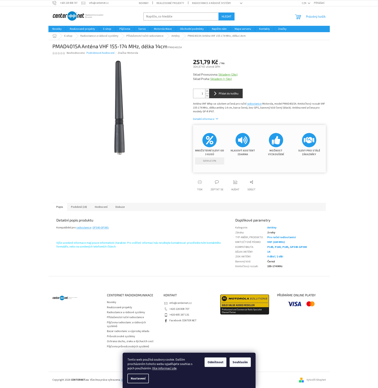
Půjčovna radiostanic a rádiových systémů (126, 324)
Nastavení (138, 378)
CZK (304, 3)
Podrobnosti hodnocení (100, 53)
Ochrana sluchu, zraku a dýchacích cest (130, 341)
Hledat (226, 16)
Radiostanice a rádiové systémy (211, 3)
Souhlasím (240, 362)
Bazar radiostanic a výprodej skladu (128, 331)
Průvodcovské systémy (121, 336)
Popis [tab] (59, 207)
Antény (271, 228)
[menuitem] (57, 29)
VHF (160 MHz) (276, 242)
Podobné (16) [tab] (79, 207)
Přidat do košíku (229, 93)
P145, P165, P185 (277, 247)
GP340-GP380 (298, 247)
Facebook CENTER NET (183, 321)
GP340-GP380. (100, 228)
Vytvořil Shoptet (316, 380)
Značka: (128, 53)
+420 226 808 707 (179, 309)
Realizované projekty (170, 3)
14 (268, 252)
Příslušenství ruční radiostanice (125, 317)
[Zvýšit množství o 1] (207, 91)
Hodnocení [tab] (101, 207)
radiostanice (254, 104)
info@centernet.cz (180, 303)
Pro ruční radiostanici (281, 237)
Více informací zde (164, 368)
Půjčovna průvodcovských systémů (128, 347)
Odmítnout (215, 362)
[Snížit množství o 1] (207, 95)
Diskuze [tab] (120, 207)
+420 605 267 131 (179, 315)
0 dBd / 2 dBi (275, 257)
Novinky (144, 3)
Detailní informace (203, 119)
